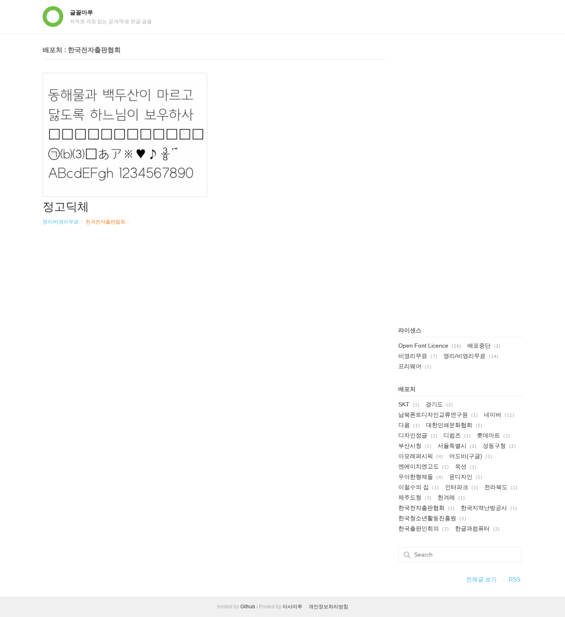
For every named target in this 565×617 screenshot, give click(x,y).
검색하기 (407, 555)
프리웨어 (415, 366)
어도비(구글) (471, 456)
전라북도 (501, 487)
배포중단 (484, 345)
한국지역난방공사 (489, 507)
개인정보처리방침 (328, 607)
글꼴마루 (81, 12)
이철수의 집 (418, 487)
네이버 (499, 414)
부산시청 (415, 445)
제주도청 (415, 497)
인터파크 (462, 487)
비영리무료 (418, 356)
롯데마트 (493, 435)
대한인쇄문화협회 (454, 425)
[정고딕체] (125, 135)
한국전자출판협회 (105, 222)
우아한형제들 (420, 476)
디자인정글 (418, 435)
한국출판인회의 (423, 528)
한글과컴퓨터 (477, 528)
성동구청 (499, 445)
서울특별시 (457, 445)
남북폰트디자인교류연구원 (438, 414)
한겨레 (451, 497)
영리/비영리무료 (61, 222)
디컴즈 (457, 435)
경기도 (439, 404)
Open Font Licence (430, 345)
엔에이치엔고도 (423, 466)
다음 (409, 425)
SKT (409, 404)
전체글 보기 (481, 579)
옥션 (466, 466)
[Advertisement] (460, 179)
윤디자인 (466, 476)
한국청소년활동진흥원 (432, 518)
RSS (514, 579)
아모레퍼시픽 (420, 456)
